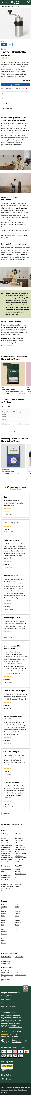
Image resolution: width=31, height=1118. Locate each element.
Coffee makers (5, 873)
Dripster (17, 915)
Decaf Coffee (5, 840)
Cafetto (17, 906)
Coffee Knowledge (6, 956)
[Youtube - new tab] (10, 1079)
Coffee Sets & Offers (20, 843)
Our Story (17, 869)
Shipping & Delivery (7, 996)
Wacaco (3, 943)
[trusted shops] (5, 1041)
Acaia (2, 904)
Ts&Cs (11, 1090)
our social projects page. (15, 1026)
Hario (2, 927)
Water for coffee (19, 956)
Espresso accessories (7, 886)
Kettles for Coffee (6, 880)
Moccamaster (18, 922)
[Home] (15, 2)
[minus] (3, 80)
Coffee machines (5, 875)
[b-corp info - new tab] (16, 1041)
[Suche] (6, 2)
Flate (2, 924)
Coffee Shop (4, 834)
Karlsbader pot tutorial (20, 974)
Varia (2, 940)
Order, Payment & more (8, 1006)
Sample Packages (5, 862)
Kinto (2, 929)
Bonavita (3, 911)
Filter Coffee (4, 836)
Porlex (16, 927)
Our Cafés (17, 871)
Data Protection (25, 1087)
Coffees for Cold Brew (7, 857)
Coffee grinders (5, 877)
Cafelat (17, 904)
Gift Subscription (19, 838)
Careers (17, 886)
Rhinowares (4, 931)
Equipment (7, 6)
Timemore (4, 934)
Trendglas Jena (5, 936)
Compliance (18, 884)
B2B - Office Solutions (21, 853)
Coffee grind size (6, 961)
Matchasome (18, 920)
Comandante (18, 911)
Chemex (17, 909)
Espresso (3, 838)
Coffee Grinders (15, 6)
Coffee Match (18, 845)
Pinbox (16, 929)
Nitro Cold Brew (19, 840)
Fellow (3, 922)
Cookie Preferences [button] (6, 1087)
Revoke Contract (22, 1090)
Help (15, 1090)
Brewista (3, 913)
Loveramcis (18, 918)
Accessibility (4, 1090)
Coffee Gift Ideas (19, 834)
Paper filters (4, 882)
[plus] (10, 80)
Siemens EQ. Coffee (6, 859)
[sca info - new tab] (25, 1041)
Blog (16, 880)
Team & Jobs (18, 882)
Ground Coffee (5, 843)
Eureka (3, 920)
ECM (2, 918)
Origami (17, 924)
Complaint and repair (7, 1003)
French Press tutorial (6, 977)
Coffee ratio (4, 959)
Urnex (2, 938)
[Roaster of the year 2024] (25, 988)
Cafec (3, 915)
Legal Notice (16, 1087)
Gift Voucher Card (19, 836)
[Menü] (2, 2)
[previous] (27, 396)
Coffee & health (5, 963)
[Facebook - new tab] (6, 1079)
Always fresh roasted (20, 847)
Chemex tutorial (19, 977)
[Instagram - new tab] (2, 1079)
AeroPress (4, 906)
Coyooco (17, 913)
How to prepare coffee (7, 974)
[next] (29, 396)
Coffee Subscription (6, 845)
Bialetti (3, 909)
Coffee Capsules (5, 847)
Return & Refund (6, 999)
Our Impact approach (20, 873)
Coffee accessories (6, 884)
